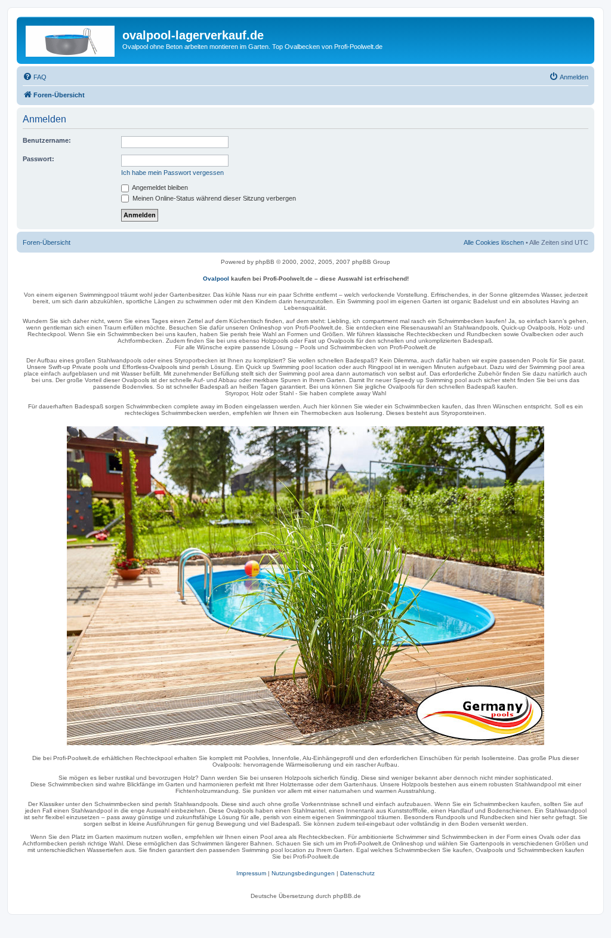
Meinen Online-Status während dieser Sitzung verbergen (213, 198)
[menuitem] (35, 77)
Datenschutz (357, 873)
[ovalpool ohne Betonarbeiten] (305, 585)
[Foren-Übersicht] (71, 39)
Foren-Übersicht (46, 242)
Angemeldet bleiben (159, 187)
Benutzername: (47, 140)
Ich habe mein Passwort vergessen (172, 172)
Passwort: (38, 158)
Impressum (251, 873)
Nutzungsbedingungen (303, 873)
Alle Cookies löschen (494, 242)
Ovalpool (216, 278)
